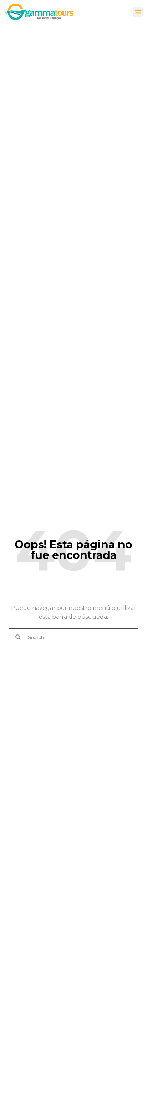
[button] (138, 12)
